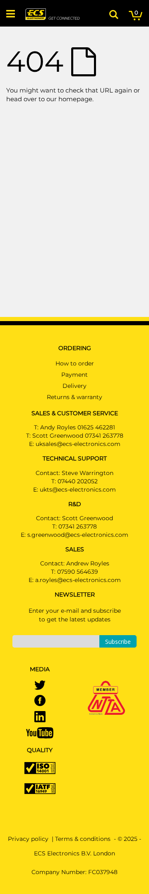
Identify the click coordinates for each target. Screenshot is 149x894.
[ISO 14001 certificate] (39, 767)
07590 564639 (77, 571)
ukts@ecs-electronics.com (78, 489)
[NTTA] (106, 686)
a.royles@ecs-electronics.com (78, 580)
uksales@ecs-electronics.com (78, 444)
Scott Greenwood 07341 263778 (77, 435)
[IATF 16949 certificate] (39, 788)
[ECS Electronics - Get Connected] (52, 14)
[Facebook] (40, 701)
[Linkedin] (40, 717)
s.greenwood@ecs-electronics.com (77, 534)
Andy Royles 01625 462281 (77, 427)
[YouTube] (39, 732)
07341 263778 (77, 526)
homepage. (76, 99)
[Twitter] (40, 685)
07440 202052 (78, 481)
